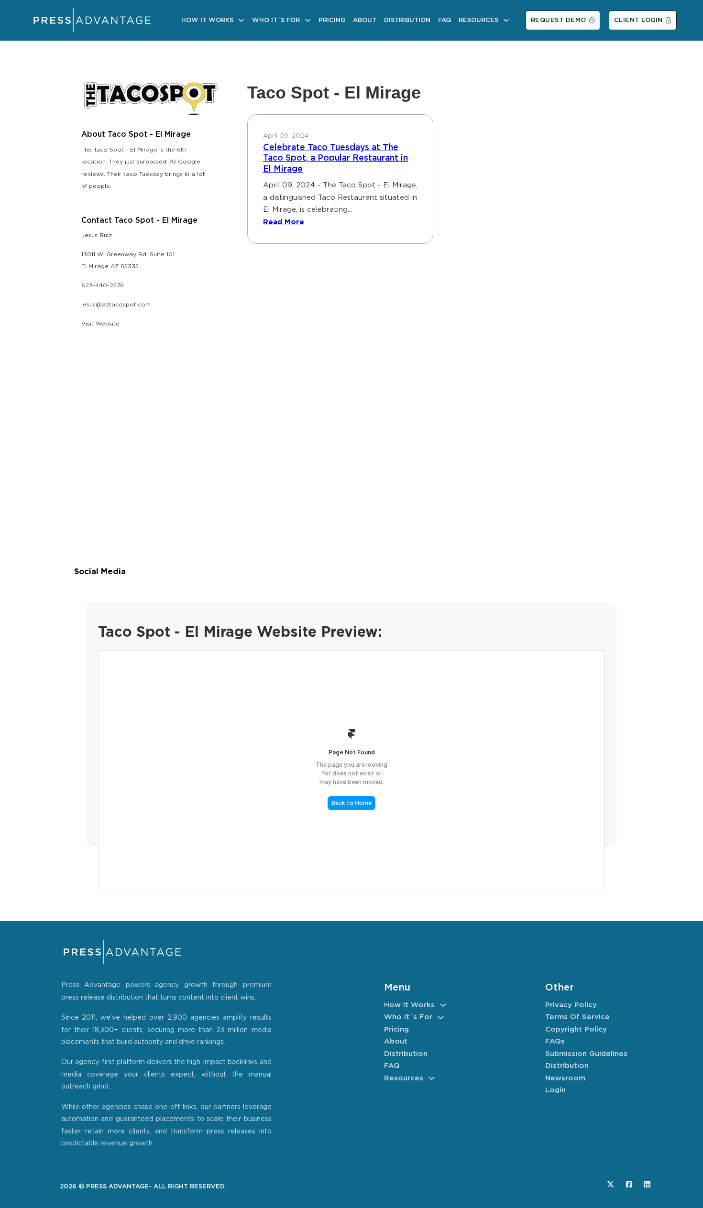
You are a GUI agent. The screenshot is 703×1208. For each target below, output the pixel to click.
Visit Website (100, 323)
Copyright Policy (576, 1029)
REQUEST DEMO (558, 20)
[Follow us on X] (610, 1184)
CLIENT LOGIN (638, 20)
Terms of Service (577, 1017)
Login (555, 1090)
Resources (478, 20)
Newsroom (565, 1078)
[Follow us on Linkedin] (647, 1184)
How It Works (207, 20)
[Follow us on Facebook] (629, 1184)
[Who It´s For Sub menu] (308, 20)
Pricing (332, 20)
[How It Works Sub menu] (241, 20)
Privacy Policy (571, 1005)
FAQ (444, 20)
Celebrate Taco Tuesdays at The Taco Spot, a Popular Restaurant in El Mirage (335, 158)
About (364, 20)
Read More (283, 222)
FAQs (555, 1041)
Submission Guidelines (586, 1054)
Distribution (407, 20)
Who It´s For (276, 20)
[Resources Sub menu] (506, 20)
